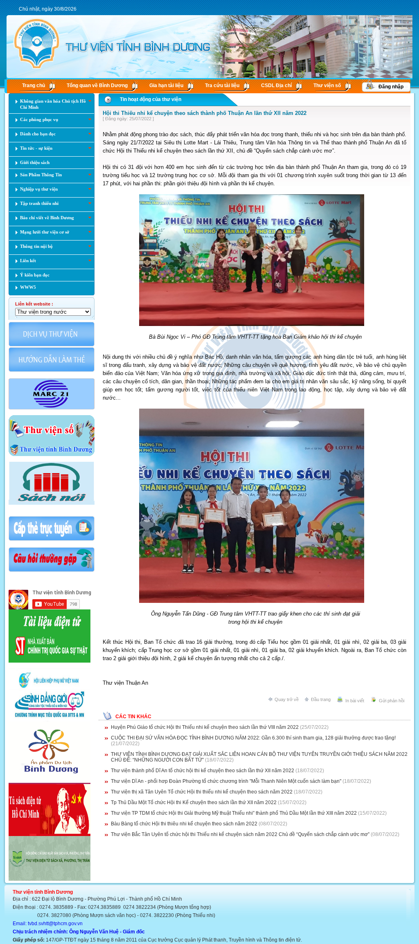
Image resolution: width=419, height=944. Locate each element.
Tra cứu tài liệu (222, 85)
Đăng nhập (390, 87)
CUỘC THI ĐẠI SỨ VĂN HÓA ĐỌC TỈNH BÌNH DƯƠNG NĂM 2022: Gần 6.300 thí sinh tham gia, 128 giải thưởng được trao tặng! (253, 738)
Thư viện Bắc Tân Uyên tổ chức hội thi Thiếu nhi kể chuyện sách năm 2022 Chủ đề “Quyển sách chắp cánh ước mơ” (240, 834)
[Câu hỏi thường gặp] (52, 571)
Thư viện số (327, 85)
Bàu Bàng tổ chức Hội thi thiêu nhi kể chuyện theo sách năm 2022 (184, 824)
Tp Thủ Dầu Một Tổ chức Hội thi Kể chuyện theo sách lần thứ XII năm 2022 (194, 802)
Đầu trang (321, 699)
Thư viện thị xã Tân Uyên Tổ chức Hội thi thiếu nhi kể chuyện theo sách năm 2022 (202, 792)
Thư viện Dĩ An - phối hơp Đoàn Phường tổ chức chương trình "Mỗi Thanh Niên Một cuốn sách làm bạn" (226, 781)
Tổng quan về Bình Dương (97, 85)
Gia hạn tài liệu (166, 85)
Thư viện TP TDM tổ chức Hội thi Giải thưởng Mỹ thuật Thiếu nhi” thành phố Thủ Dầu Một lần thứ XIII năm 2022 (234, 813)
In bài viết (354, 700)
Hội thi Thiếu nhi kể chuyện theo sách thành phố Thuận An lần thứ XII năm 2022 (204, 113)
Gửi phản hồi (391, 700)
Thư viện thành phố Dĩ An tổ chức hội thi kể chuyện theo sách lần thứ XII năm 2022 (202, 770)
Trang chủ (33, 85)
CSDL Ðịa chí (276, 85)
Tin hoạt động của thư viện (150, 99)
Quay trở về (287, 699)
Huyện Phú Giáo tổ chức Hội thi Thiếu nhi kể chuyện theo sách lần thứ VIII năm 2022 (205, 727)
